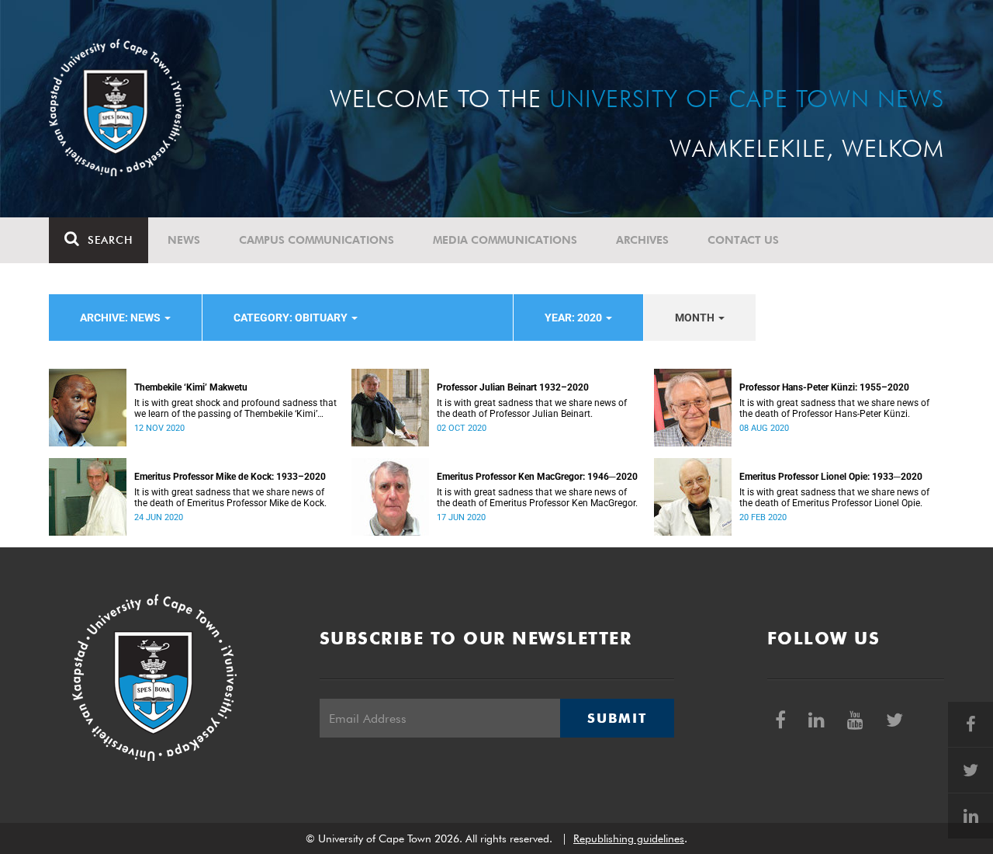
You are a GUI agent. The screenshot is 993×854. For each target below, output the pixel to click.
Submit (616, 718)
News (184, 240)
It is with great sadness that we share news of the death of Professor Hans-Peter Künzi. (834, 408)
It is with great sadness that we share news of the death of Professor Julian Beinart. (532, 408)
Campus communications (316, 240)
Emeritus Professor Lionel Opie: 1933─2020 (830, 476)
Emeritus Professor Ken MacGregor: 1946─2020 (537, 476)
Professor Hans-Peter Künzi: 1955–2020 (824, 387)
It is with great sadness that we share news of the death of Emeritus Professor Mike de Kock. (230, 498)
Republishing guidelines (628, 838)
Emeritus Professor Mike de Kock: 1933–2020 (230, 476)
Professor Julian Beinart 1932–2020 (513, 387)
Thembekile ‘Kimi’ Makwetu (190, 387)
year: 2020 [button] (574, 317)
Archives (642, 240)
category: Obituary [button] (292, 317)
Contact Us (743, 240)
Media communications (505, 240)
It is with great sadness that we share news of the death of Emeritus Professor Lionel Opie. (834, 498)
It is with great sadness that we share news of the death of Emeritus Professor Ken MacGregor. (537, 498)
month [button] (696, 317)
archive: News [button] (121, 317)
